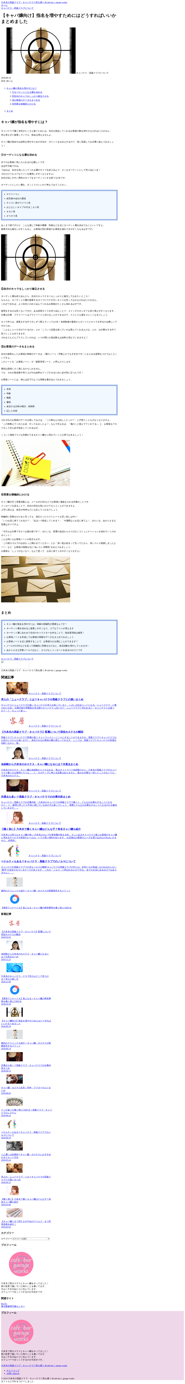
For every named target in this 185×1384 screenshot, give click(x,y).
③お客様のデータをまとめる (26, 100)
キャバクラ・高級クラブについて (17, 659)
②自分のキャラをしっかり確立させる (30, 96)
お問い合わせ (13, 1373)
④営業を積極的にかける (24, 104)
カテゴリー (6, 1238)
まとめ (10, 111)
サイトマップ (13, 1370)
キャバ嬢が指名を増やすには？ (22, 88)
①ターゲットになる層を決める (27, 92)
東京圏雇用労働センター (13, 1306)
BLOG (4, 1304)
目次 (3, 81)
